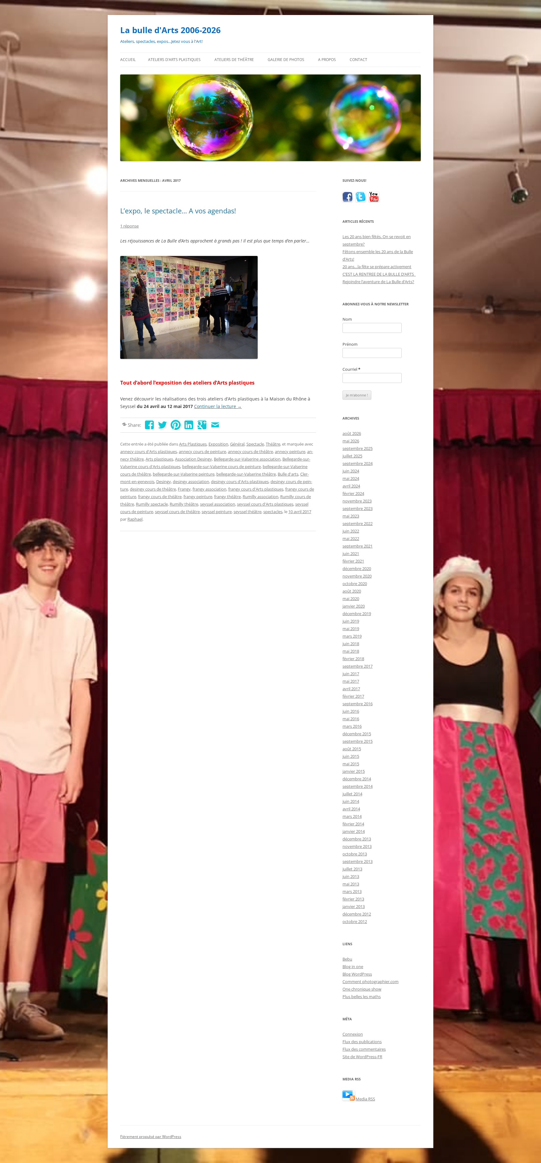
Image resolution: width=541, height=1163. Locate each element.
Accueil (128, 59)
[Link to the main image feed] (349, 1099)
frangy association (209, 489)
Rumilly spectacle (152, 504)
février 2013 (353, 899)
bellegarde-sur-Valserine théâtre (246, 474)
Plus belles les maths (362, 996)
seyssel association (217, 504)
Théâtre (273, 444)
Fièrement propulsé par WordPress (150, 1136)
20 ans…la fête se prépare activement (377, 266)
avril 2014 (351, 809)
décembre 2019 (357, 613)
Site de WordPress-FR (362, 1056)
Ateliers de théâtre (234, 59)
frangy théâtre (227, 496)
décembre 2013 (357, 839)
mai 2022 (351, 538)
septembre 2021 (358, 546)
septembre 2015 (358, 741)
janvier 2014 (354, 831)
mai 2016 (351, 719)
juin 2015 (351, 756)
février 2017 (353, 696)
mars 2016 (352, 726)
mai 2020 (351, 598)
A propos (327, 59)
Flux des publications (362, 1041)
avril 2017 (351, 688)
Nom (347, 319)
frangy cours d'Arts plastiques (255, 489)
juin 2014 (351, 801)
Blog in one (353, 966)
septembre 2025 (358, 448)
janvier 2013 (354, 906)
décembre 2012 (357, 914)
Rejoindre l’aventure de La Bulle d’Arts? (378, 281)
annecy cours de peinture (202, 451)
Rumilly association (260, 496)
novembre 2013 (357, 846)
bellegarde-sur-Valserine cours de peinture (221, 466)
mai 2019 (351, 628)
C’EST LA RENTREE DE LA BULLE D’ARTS (379, 274)
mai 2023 (351, 516)
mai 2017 (351, 681)
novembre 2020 (357, 576)
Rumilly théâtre (184, 504)
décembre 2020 (357, 568)
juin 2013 (351, 876)
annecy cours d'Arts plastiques (148, 451)
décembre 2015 (357, 734)
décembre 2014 (357, 779)
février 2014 (353, 824)
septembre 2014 (358, 786)
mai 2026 (351, 441)
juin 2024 (351, 471)
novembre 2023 (357, 501)
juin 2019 (351, 621)
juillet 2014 (352, 794)
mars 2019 (352, 636)
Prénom (350, 344)
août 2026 (352, 433)
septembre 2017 (358, 666)
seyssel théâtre (247, 511)
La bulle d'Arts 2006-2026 (170, 30)
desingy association (191, 481)
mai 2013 (351, 884)
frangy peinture (197, 496)
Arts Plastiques (193, 444)
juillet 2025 (352, 456)
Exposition (218, 444)
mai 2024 (351, 478)
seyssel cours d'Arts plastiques (265, 504)
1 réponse (129, 226)
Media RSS (365, 1099)
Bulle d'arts (288, 474)
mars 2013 (352, 891)
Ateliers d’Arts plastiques (174, 59)
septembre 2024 (358, 463)
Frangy (184, 489)
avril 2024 (351, 486)
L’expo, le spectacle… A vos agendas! (178, 210)
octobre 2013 (355, 854)
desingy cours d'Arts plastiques (240, 481)
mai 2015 (351, 764)
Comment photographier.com (371, 981)
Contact (358, 59)
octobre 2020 (355, 583)
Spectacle (255, 444)
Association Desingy (193, 459)
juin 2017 (351, 673)
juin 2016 (351, 711)
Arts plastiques (159, 459)
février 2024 (353, 493)
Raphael (134, 519)
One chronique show (362, 989)
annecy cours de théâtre (250, 451)
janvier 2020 (354, 606)
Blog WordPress (357, 974)
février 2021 (353, 561)
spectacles (272, 511)
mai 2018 (351, 651)
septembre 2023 (358, 508)
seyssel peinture (217, 511)
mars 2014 (352, 816)
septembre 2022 (358, 523)
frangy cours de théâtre (160, 496)
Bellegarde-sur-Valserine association (247, 459)
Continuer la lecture (218, 406)
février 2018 (353, 658)
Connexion (353, 1034)
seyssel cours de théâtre (177, 511)
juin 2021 (351, 553)
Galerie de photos (286, 59)
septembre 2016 (358, 703)
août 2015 (352, 749)
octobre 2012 (355, 921)
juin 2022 (351, 531)
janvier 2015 (354, 771)
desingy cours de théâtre (153, 489)
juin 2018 (351, 643)
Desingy (163, 481)
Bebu (347, 959)
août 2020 (352, 591)
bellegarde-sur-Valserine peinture (183, 474)
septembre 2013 (358, 861)
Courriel (351, 369)
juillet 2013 (352, 869)
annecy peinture (290, 451)
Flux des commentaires (364, 1049)
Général (237, 444)
